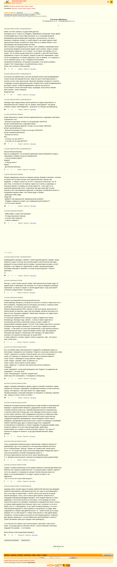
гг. (54, 21)
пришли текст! (107, 555)
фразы (26, 6)
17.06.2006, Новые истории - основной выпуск (17, 148)
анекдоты (12, 6)
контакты (16, 560)
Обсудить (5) (21, 535)
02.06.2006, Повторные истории (13, 280)
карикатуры (27, 555)
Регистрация (19, 3)
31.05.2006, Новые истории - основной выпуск (17, 99)
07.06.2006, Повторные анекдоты (13, 174)
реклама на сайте (8, 560)
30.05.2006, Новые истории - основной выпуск (17, 486)
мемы (22, 6)
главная (6, 555)
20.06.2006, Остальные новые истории (15, 464)
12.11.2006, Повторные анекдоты (13, 114)
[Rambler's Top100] (50, 565)
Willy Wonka (33, 69)
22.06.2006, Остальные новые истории (15, 347)
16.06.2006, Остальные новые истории (15, 402)
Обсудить (20, 69)
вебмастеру (27, 560)
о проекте (21, 560)
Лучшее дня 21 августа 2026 (19, 1)
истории (17, 6)
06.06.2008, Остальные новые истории (15, 441)
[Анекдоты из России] (7, 2)
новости (33, 560)
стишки (31, 6)
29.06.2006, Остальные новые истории (15, 383)
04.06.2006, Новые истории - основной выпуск (17, 28)
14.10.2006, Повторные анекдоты (13, 297)
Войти (13, 3)
